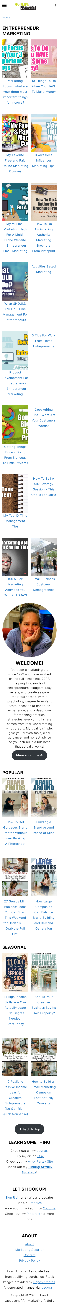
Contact (30, 1255)
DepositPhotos (44, 1282)
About (29, 1244)
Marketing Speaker (29, 1250)
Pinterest (33, 1214)
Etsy (40, 1156)
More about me (27, 755)
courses (43, 1150)
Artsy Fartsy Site (40, 1161)
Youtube (49, 1208)
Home (6, 17)
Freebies (35, 1203)
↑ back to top (29, 1129)
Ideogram (48, 1287)
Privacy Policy (29, 1260)
